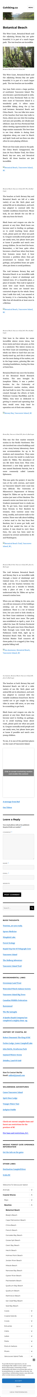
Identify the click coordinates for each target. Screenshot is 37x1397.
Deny (18, 1386)
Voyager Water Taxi (11, 1104)
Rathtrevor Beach (13, 1296)
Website (6, 883)
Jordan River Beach (14, 1260)
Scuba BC (6, 1175)
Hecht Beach (11, 1250)
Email (6, 873)
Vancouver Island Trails (13, 1356)
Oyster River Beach (13, 1276)
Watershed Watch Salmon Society (17, 989)
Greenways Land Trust (12, 983)
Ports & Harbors (10, 1346)
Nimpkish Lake (9, 937)
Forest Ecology (9, 943)
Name (6, 863)
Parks (6, 1341)
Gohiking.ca (10, 7)
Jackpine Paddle (9, 1110)
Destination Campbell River (14, 1169)
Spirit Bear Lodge (10, 1098)
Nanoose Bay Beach (14, 1271)
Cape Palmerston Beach (16, 1220)
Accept (18, 1381)
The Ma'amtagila (10, 1012)
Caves (6, 1311)
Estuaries (8, 1326)
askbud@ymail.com (17, 1075)
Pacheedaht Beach (13, 1281)
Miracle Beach (11, 1265)
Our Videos (7, 807)
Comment (7, 832)
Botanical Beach (13, 1210)
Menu (30, 7)
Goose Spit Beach (13, 1240)
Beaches (8, 1205)
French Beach (11, 1230)
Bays (6, 1200)
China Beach (11, 1225)
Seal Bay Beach (12, 1306)
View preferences (18, 1392)
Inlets (6, 1331)
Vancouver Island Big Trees (14, 995)
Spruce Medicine (10, 931)
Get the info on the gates (13, 1152)
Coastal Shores (9, 1195)
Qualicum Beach (12, 1291)
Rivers (6, 1351)
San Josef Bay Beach (14, 1301)
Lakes (6, 1336)
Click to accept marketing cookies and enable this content (18, 773)
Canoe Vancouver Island (13, 1092)
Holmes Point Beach (14, 1255)
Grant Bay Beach (12, 1245)
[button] (34, 1360)
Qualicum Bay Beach (14, 1286)
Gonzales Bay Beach (14, 1235)
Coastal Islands (10, 1316)
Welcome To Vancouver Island (15, 1185)
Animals (6, 1190)
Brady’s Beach (11, 1215)
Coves (6, 1321)
